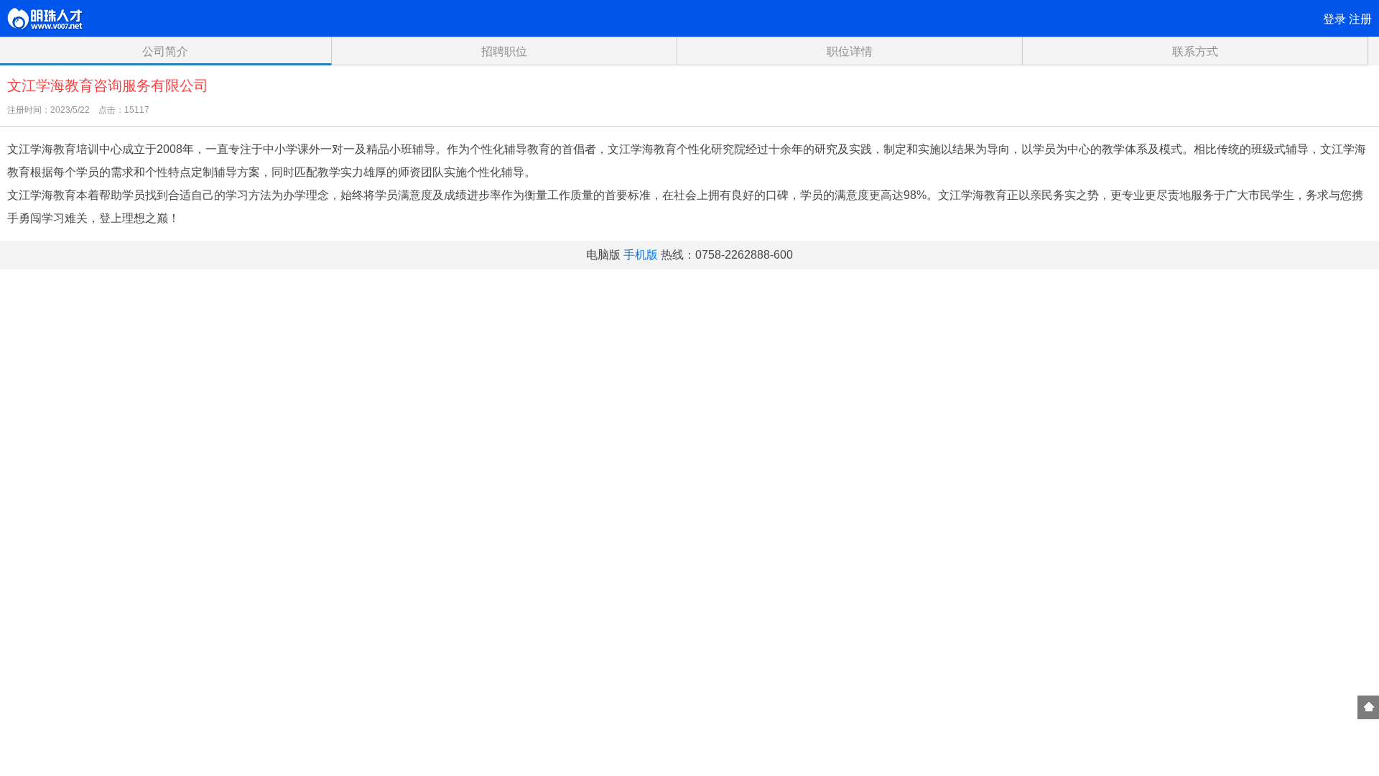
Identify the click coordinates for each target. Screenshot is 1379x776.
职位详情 (850, 51)
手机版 (640, 255)
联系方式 (1195, 51)
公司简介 (165, 51)
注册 (1360, 19)
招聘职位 (504, 51)
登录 (1334, 19)
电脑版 (603, 255)
